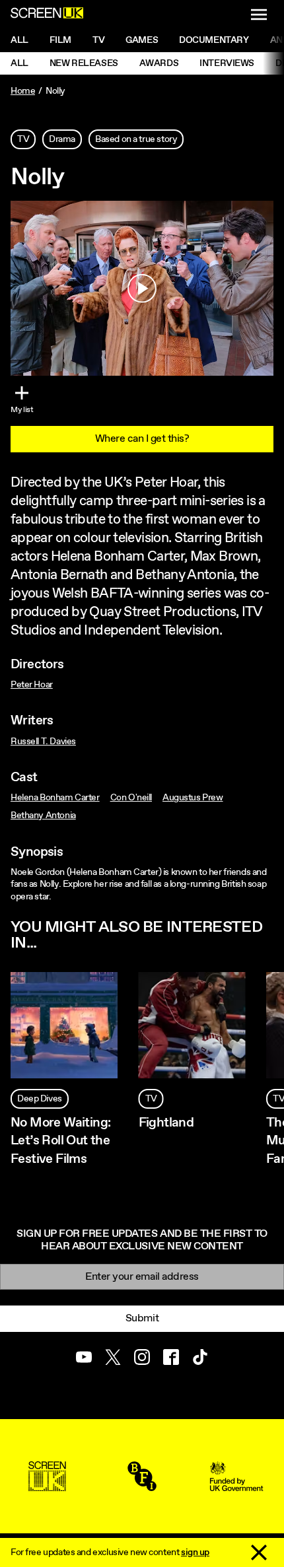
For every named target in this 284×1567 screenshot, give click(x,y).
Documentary (213, 40)
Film (60, 40)
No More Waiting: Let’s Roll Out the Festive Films (60, 1140)
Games (141, 40)
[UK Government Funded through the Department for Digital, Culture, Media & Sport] (236, 1485)
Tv (98, 40)
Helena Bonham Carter (55, 798)
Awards (158, 63)
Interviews (226, 63)
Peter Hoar (32, 685)
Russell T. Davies (43, 742)
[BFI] (142, 1485)
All (19, 40)
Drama (62, 139)
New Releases (84, 63)
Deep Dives (39, 1099)
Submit (142, 1318)
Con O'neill (131, 798)
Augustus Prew (192, 798)
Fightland (166, 1123)
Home (23, 91)
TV (23, 139)
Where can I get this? (142, 439)
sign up (195, 1552)
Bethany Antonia (43, 815)
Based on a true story (136, 139)
